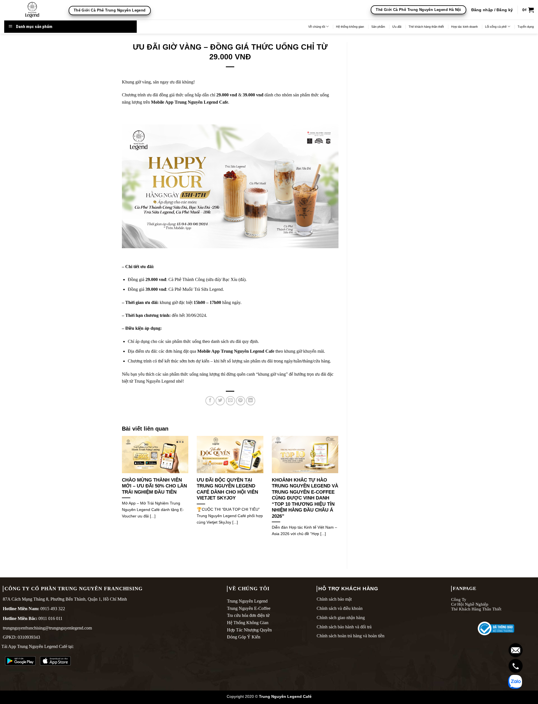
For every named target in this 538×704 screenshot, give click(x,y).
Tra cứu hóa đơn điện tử (248, 615)
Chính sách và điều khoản (340, 608)
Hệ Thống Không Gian (247, 622)
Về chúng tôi (316, 26)
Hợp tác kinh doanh (464, 26)
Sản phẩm (378, 26)
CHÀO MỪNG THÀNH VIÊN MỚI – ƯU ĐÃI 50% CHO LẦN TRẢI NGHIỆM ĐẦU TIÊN (154, 486)
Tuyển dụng (526, 26)
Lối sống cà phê (496, 26)
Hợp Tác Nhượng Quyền (249, 630)
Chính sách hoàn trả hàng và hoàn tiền (350, 635)
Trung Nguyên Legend (247, 601)
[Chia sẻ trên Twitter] (220, 400)
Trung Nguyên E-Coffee (248, 608)
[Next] (339, 493)
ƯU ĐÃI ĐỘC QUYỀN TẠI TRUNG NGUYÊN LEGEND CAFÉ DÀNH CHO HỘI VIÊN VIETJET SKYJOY (227, 489)
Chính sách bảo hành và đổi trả (344, 626)
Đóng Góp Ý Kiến (243, 637)
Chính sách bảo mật (334, 599)
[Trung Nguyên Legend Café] (32, 10)
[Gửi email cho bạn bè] (230, 400)
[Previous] (121, 493)
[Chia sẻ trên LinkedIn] (250, 400)
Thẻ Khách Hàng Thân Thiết (476, 609)
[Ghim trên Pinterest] (240, 400)
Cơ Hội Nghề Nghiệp (469, 604)
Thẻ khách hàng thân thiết (426, 26)
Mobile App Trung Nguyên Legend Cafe (189, 102)
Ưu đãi (396, 26)
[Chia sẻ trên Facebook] (210, 400)
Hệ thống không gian (350, 26)
